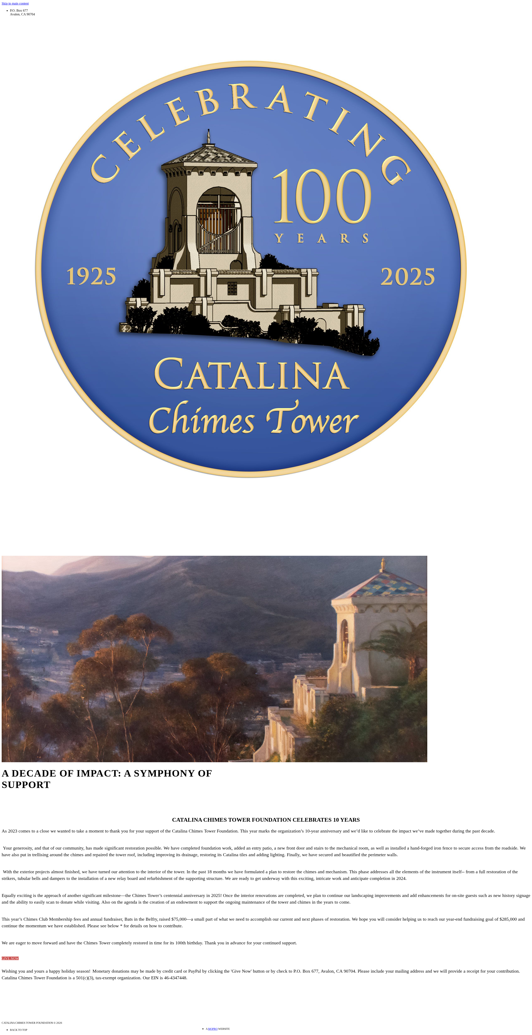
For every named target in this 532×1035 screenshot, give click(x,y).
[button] (10, 958)
